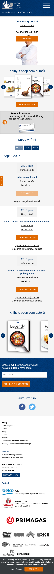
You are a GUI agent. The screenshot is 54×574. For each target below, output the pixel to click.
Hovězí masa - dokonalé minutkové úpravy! (27, 221)
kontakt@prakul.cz (15, 455)
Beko (17, 491)
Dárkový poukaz (8, 425)
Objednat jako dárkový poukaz (27, 249)
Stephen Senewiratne (27, 277)
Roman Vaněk (27, 25)
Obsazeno (27, 38)
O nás (4, 434)
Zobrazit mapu (10, 475)
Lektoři (4, 428)
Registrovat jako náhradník (27, 201)
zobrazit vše (27, 104)
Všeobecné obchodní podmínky (15, 440)
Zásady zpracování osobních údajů (16, 444)
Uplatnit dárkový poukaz (27, 245)
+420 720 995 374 (15, 458)
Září (27, 148)
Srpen (19, 148)
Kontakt (5, 437)
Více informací (16, 569)
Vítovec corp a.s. (22, 501)
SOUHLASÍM (34, 569)
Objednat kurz (27, 237)
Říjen (35, 148)
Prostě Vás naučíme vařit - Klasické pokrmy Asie (27, 272)
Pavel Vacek (27, 225)
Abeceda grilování (27, 21)
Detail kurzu (27, 185)
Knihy (4, 431)
